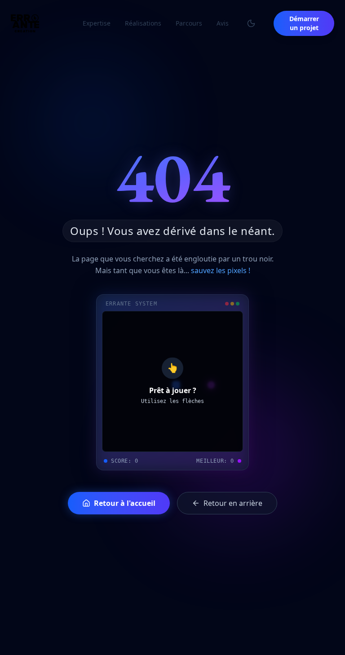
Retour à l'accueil (124, 503)
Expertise (97, 23)
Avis (223, 23)
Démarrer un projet (304, 23)
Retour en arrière (232, 503)
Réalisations (143, 23)
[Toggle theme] (251, 23)
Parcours (189, 23)
